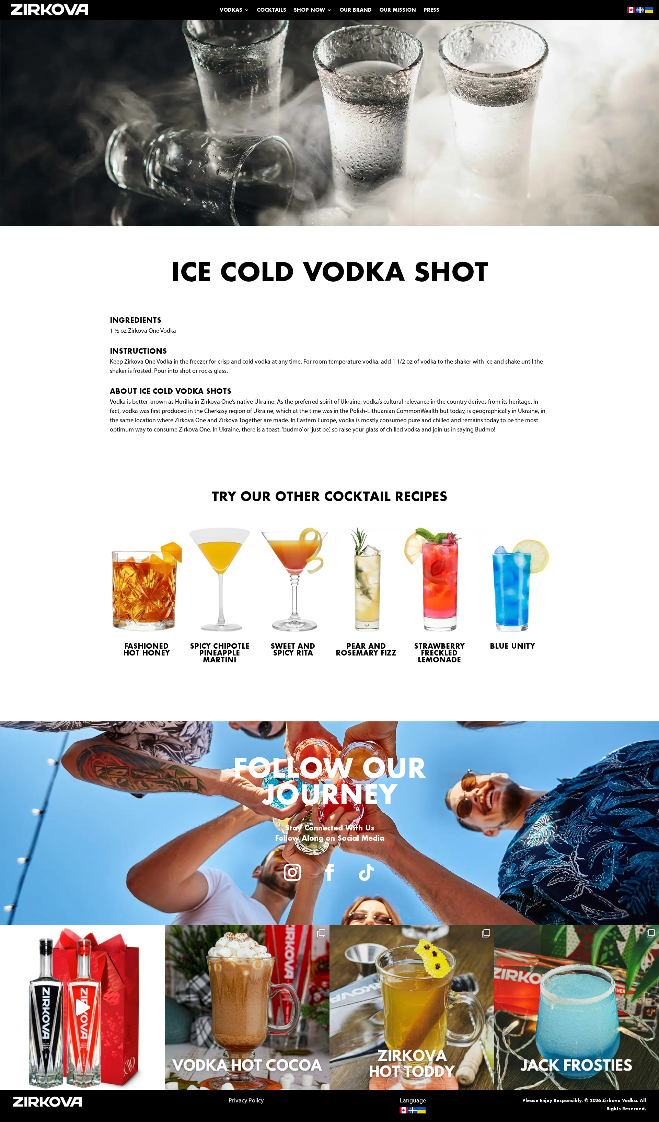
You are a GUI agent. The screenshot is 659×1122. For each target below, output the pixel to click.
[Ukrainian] (421, 1110)
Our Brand (355, 10)
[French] (412, 1110)
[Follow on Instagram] (292, 872)
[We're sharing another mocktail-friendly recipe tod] (247, 1007)
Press (431, 10)
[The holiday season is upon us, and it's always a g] (576, 1007)
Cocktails (271, 10)
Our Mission (397, 10)
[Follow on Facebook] (329, 872)
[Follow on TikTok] (366, 872)
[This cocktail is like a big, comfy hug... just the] (412, 1007)
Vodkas (231, 10)
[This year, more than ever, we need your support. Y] (82, 1007)
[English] (404, 1110)
